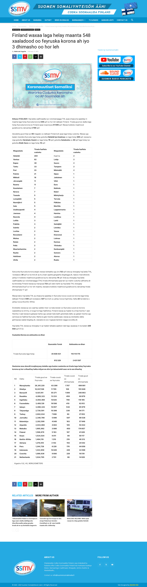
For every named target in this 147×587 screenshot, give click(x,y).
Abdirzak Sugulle (20, 51)
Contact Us (122, 20)
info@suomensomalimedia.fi (63, 575)
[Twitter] (19, 56)
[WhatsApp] (30, 56)
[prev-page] (13, 530)
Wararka (37, 20)
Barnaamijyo (78, 20)
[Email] (35, 56)
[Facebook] (14, 56)
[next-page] (17, 530)
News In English (62, 20)
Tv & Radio (93, 20)
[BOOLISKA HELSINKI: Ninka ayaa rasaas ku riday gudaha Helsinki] (79, 508)
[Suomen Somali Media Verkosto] (73, 8)
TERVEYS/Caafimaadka (36, 26)
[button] (132, 20)
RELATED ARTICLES (22, 495)
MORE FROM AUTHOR (47, 495)
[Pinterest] (25, 56)
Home (16, 20)
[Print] (41, 56)
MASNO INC (134, 585)
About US (26, 20)
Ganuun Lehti (107, 20)
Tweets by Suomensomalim (108, 50)
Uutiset (48, 20)
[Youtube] (112, 564)
